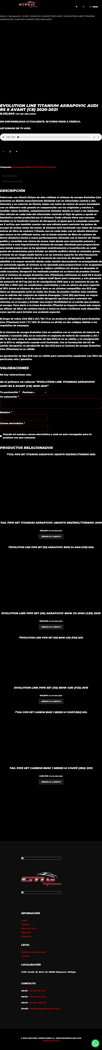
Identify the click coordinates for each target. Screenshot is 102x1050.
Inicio (3, 16)
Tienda (25, 924)
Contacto (26, 936)
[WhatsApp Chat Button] (95, 1043)
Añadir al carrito (51, 536)
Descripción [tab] (9, 176)
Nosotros (26, 932)
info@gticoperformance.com (44, 1008)
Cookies (25, 956)
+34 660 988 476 (37, 1002)
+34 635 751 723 (36, 990)
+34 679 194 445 (37, 996)
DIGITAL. (51, 1041)
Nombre (6, 412)
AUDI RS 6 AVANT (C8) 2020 (46, 16)
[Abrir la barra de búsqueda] (83, 6)
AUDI (25, 16)
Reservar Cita (28, 928)
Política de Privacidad (33, 952)
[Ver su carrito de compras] (76, 6)
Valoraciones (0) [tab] (12, 181)
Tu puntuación (10, 392)
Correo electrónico (12, 423)
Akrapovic (14, 16)
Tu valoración (9, 396)
